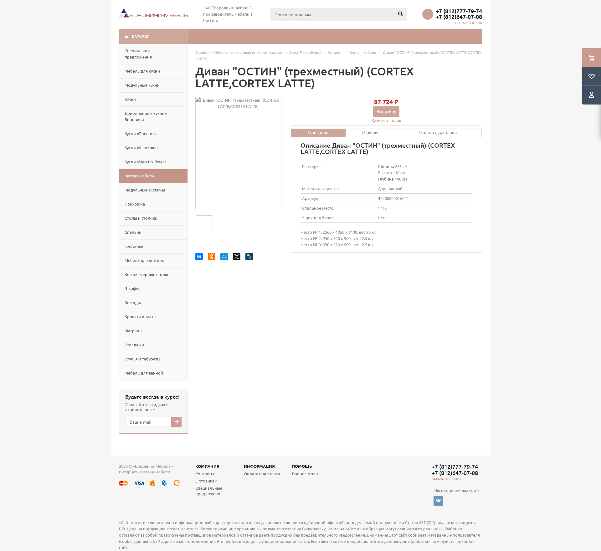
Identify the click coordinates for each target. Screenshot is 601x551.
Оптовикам (206, 480)
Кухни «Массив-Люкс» (145, 161)
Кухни (130, 99)
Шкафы (132, 288)
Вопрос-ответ (305, 473)
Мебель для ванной (144, 372)
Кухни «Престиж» (141, 133)
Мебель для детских (144, 260)
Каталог (140, 36)
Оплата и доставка (262, 473)
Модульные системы (145, 189)
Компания (207, 466)
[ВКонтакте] (200, 258)
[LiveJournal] (250, 258)
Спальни (133, 232)
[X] (238, 258)
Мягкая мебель (139, 175)
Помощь (302, 466)
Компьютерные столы (146, 274)
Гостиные (134, 246)
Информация (259, 466)
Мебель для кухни (142, 71)
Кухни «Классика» (141, 147)
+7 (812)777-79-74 (459, 11)
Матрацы (133, 330)
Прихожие (135, 204)
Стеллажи (134, 344)
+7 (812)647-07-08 (459, 16)
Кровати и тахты (141, 316)
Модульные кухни (142, 85)
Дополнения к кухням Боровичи (146, 116)
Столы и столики (141, 218)
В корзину (386, 111)
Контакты (204, 473)
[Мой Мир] (225, 258)
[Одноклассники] (213, 258)
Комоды (133, 302)
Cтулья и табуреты (142, 358)
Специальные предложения (138, 53)
